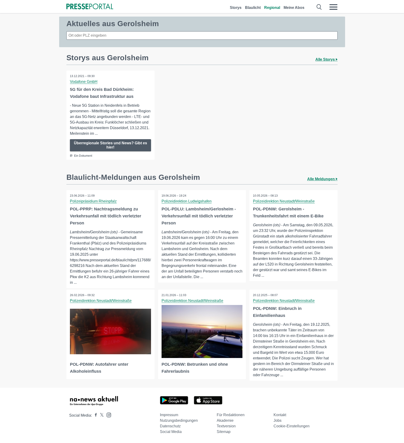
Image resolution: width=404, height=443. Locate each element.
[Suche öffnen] (319, 7)
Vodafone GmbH (83, 82)
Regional (272, 8)
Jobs (277, 420)
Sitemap (224, 432)
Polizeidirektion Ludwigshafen (187, 201)
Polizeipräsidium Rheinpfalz (93, 201)
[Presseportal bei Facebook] (94, 415)
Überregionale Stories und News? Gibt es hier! (110, 145)
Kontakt (280, 415)
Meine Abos (294, 8)
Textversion (226, 426)
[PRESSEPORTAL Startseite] (89, 7)
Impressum (169, 415)
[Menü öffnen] (333, 7)
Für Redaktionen (231, 415)
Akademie (225, 420)
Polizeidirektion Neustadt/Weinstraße (284, 201)
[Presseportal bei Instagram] (107, 415)
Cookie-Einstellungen (292, 426)
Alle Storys (325, 59)
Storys (236, 8)
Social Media (171, 432)
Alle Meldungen (321, 179)
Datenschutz (170, 426)
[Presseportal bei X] (100, 415)
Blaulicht (253, 8)
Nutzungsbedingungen (179, 420)
